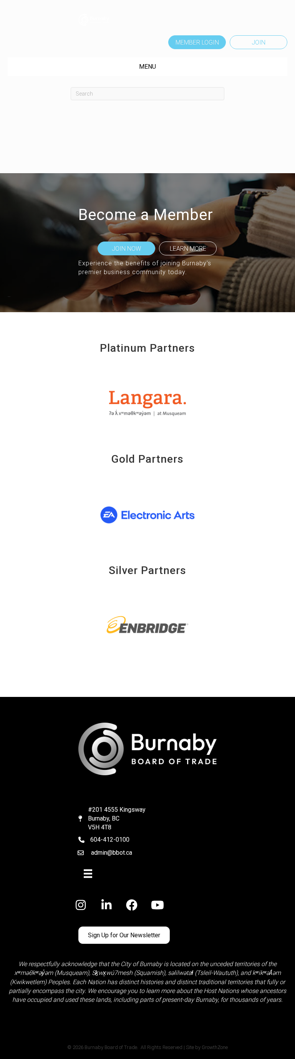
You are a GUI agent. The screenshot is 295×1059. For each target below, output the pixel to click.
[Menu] (88, 873)
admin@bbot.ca (111, 852)
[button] (197, 42)
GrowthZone (215, 1047)
